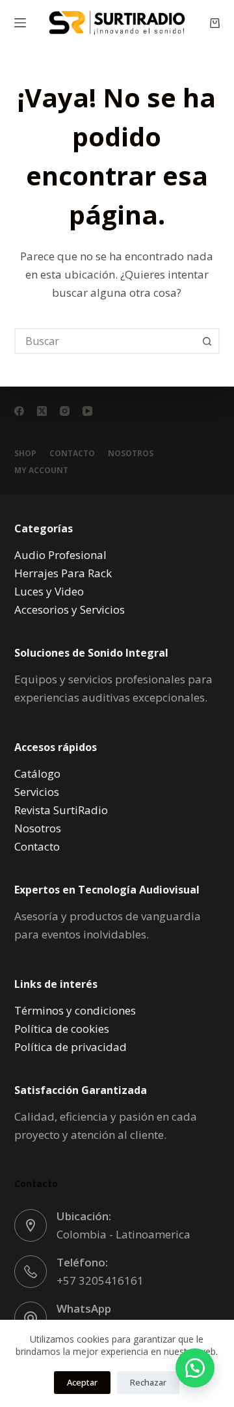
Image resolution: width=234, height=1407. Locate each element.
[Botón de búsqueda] (206, 341)
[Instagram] (65, 411)
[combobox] (106, 341)
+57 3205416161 (100, 1280)
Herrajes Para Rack (63, 573)
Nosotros (130, 453)
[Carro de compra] (215, 23)
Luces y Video (49, 591)
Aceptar (82, 1382)
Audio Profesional (60, 554)
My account (41, 470)
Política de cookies (61, 1028)
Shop (25, 453)
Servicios (36, 791)
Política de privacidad (70, 1046)
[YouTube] (87, 411)
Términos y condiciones (75, 1010)
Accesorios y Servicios (69, 609)
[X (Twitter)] (42, 411)
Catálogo (37, 773)
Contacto (72, 453)
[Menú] (20, 23)
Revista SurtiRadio (61, 809)
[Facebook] (19, 411)
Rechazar (148, 1382)
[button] (195, 1367)
